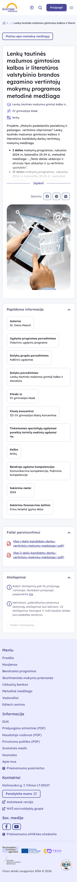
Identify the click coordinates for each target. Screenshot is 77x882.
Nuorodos (9, 755)
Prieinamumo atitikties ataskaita (32, 834)
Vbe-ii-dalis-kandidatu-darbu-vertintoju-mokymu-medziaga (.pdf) (38, 555)
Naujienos (9, 664)
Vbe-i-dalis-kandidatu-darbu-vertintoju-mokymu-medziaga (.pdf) (38, 544)
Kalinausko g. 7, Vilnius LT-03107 (26, 785)
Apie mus (9, 762)
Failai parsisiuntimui (23, 532)
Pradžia (8, 658)
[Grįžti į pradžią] (6, 23)
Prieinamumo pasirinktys (25, 768)
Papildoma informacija (25, 309)
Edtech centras (13, 704)
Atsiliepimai (16, 577)
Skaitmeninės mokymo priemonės (27, 678)
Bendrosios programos (19, 671)
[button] (40, 7)
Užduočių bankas (15, 684)
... (10, 23)
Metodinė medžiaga (17, 691)
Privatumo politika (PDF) (21, 742)
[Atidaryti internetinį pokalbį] (66, 865)
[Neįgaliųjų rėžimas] (31, 7)
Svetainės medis (14, 748)
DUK (5, 722)
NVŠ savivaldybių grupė (25, 808)
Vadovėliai (10, 698)
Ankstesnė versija (20, 802)
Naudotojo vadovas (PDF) (22, 735)
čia (31, 594)
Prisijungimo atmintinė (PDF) (24, 728)
